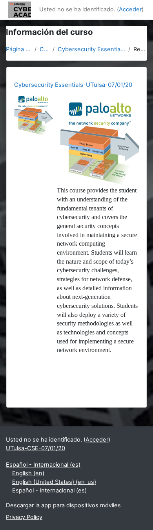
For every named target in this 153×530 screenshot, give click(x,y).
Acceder (130, 9)
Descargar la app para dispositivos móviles (63, 505)
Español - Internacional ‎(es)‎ (43, 464)
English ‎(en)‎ (28, 473)
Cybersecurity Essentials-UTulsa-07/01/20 (91, 49)
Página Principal (18, 49)
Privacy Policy (24, 517)
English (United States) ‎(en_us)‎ (54, 481)
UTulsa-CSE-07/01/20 (35, 448)
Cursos (44, 49)
